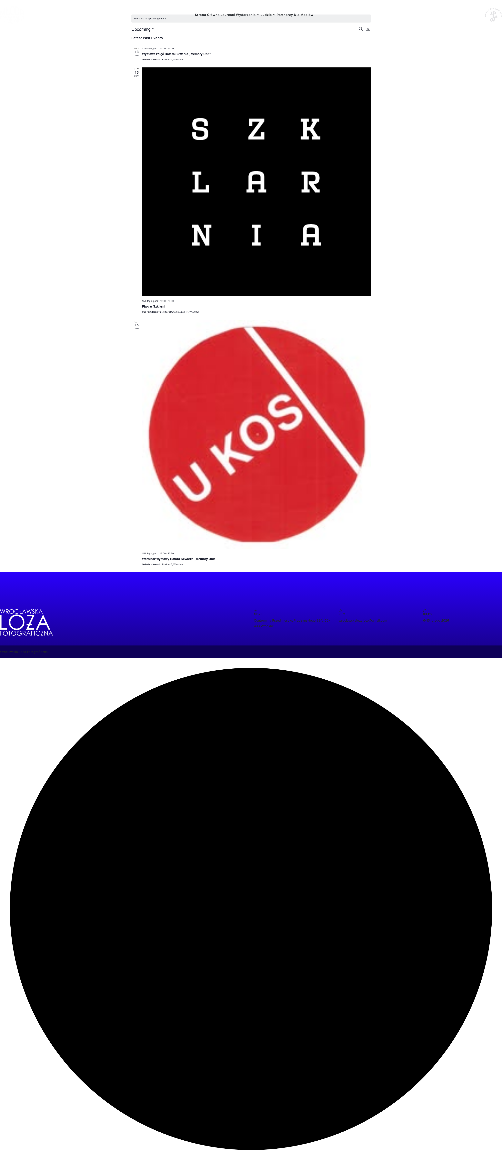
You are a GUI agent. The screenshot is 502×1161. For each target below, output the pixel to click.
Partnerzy (285, 15)
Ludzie (266, 15)
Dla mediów (304, 15)
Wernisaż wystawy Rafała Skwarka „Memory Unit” (179, 558)
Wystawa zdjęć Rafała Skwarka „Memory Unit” (176, 54)
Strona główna (207, 15)
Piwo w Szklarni (153, 306)
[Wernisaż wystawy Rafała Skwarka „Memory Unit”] (256, 434)
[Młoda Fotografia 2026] (12, 14)
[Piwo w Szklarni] (256, 181)
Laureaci (228, 15)
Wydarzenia (246, 15)
